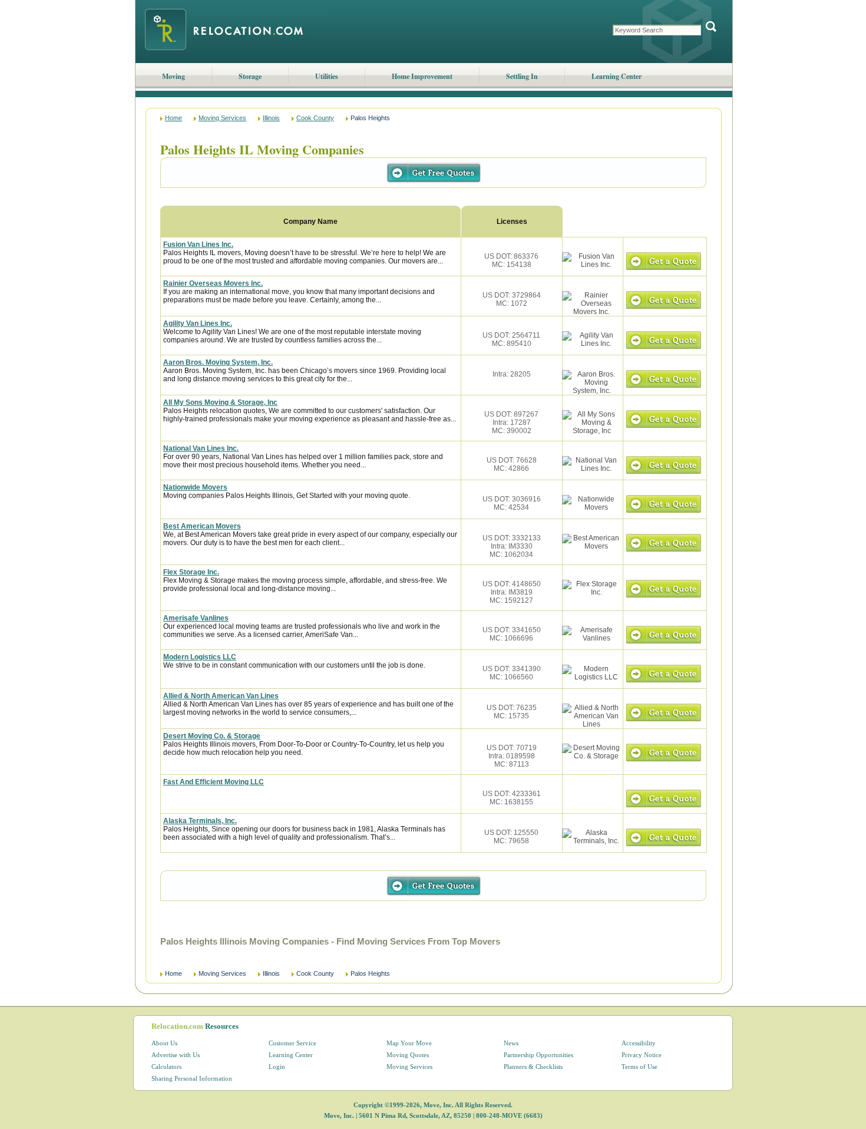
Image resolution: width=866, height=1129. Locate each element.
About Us (164, 1043)
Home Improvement (422, 76)
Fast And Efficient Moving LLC (213, 782)
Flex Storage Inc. (191, 572)
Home (173, 117)
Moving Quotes (407, 1054)
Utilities (326, 76)
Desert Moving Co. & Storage (211, 736)
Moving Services (222, 117)
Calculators (166, 1066)
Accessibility (639, 1043)
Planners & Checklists (533, 1066)
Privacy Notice (642, 1054)
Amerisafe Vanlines (196, 618)
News (511, 1043)
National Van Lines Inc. (201, 448)
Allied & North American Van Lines (221, 696)
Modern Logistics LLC (199, 657)
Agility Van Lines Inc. (197, 323)
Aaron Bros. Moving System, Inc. (218, 362)
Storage (250, 76)
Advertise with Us (175, 1054)
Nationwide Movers (195, 487)
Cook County (315, 117)
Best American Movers (202, 526)
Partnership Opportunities (538, 1054)
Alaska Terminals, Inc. (200, 821)
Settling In (522, 76)
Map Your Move (409, 1043)
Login (277, 1066)
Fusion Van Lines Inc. (198, 244)
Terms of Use (639, 1066)
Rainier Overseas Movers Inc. (213, 283)
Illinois (271, 117)
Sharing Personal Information (191, 1078)
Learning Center (616, 76)
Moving (173, 76)
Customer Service (292, 1043)
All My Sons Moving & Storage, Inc (220, 402)
